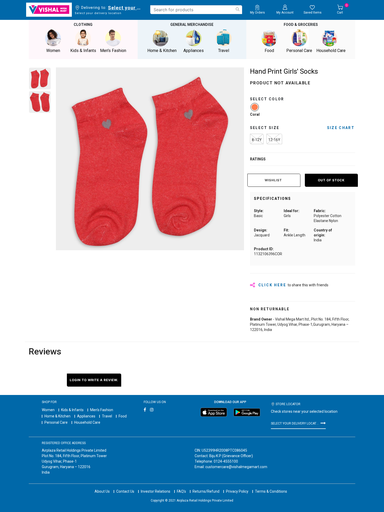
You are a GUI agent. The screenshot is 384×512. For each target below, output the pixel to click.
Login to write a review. (94, 380)
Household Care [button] (331, 50)
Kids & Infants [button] (83, 50)
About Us (102, 491)
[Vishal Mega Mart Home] (49, 10)
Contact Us (125, 491)
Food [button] (269, 50)
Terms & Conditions (271, 491)
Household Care (87, 422)
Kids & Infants (72, 410)
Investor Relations (155, 491)
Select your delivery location (125, 7)
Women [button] (53, 50)
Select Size (265, 128)
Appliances (86, 416)
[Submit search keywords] (237, 9)
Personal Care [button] (299, 50)
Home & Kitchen (57, 416)
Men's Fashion (101, 410)
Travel (107, 416)
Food (123, 416)
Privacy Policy (237, 491)
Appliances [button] (193, 50)
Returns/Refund (206, 491)
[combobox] (196, 9)
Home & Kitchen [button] (162, 50)
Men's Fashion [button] (113, 50)
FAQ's (181, 491)
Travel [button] (223, 50)
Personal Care (56, 422)
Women (48, 410)
